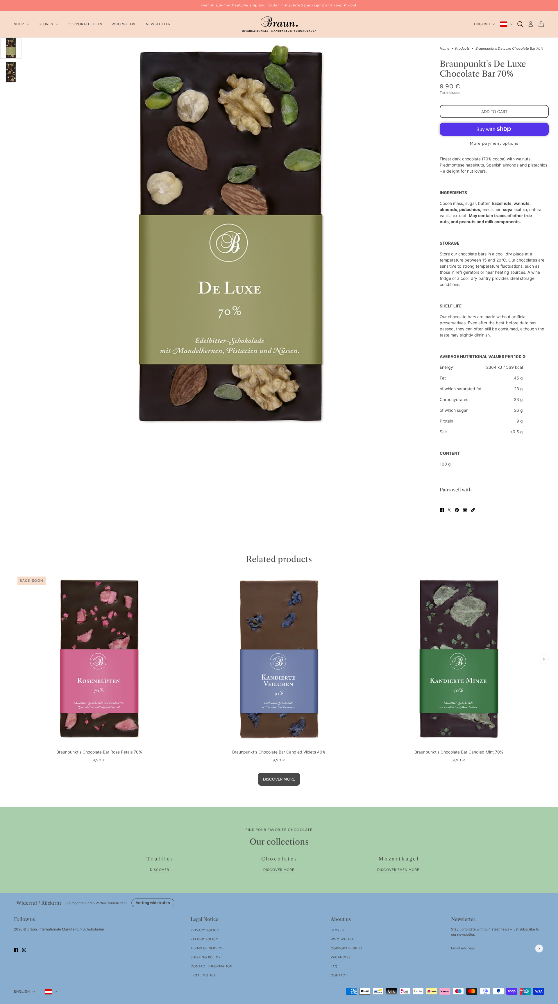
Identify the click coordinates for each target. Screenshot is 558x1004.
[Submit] (539, 948)
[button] (473, 509)
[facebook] (16, 949)
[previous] (14, 579)
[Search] (520, 24)
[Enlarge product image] (230, 237)
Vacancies (340, 957)
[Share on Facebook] (441, 509)
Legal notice (203, 975)
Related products (279, 559)
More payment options (494, 143)
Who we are (342, 939)
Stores (337, 930)
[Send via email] (465, 509)
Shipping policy (206, 957)
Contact (339, 975)
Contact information (212, 966)
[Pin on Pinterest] (457, 509)
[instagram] (24, 949)
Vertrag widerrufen (153, 902)
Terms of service (207, 948)
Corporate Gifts (346, 948)
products (462, 49)
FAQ (334, 966)
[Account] (531, 24)
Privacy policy (205, 930)
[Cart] (541, 24)
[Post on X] (449, 509)
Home (444, 49)
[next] (544, 659)
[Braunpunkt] (279, 24)
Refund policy (204, 939)
